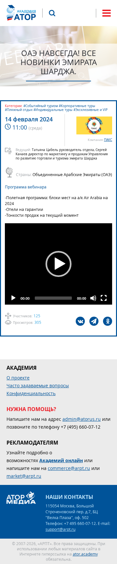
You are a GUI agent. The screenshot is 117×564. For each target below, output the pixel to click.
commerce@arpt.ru (69, 468)
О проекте (18, 378)
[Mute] (93, 298)
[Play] (13, 298)
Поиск (52, 13)
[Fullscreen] (103, 298)
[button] (59, 264)
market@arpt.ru (23, 476)
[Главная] (21, 13)
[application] (58, 264)
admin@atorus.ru (81, 419)
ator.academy (85, 554)
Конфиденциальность (31, 393)
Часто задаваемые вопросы (37, 385)
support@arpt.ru (60, 529)
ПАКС (108, 140)
